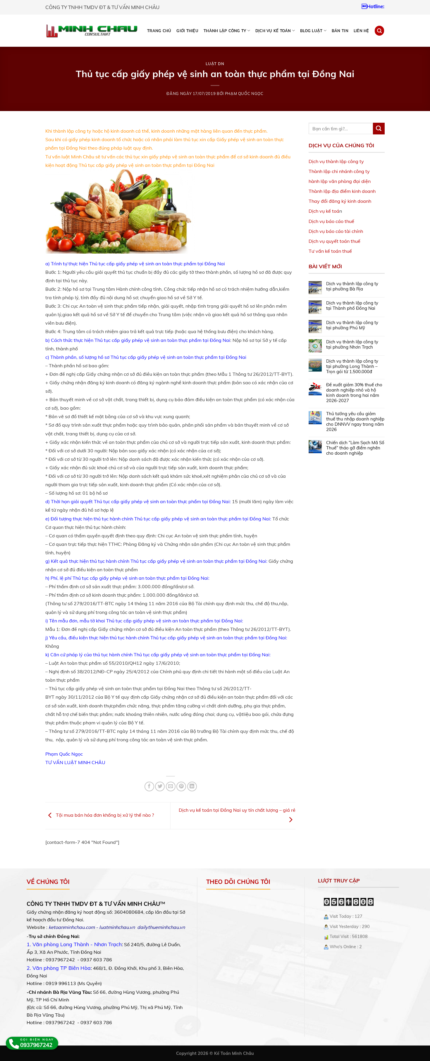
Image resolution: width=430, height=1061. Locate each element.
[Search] (379, 30)
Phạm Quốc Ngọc (244, 93)
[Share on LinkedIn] (192, 786)
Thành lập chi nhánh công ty (339, 171)
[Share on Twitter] (160, 786)
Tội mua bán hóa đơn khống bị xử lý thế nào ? (104, 815)
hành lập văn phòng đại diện (340, 181)
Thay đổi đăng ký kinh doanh (340, 201)
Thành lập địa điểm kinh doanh (342, 191)
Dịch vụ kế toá (324, 211)
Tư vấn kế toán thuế (330, 251)
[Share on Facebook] (149, 786)
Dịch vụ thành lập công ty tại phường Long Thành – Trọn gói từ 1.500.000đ (352, 366)
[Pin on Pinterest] (181, 786)
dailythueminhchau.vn (161, 927)
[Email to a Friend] (171, 786)
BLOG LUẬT (311, 30)
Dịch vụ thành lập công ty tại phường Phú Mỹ (352, 325)
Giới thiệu (187, 30)
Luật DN (215, 63)
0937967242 (370, 6)
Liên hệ (361, 30)
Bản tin (340, 30)
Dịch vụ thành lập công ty (336, 161)
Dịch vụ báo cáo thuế (331, 221)
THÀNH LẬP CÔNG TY (225, 30)
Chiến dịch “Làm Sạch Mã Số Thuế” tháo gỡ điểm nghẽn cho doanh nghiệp (355, 448)
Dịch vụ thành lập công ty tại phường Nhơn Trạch (352, 344)
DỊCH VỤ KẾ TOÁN (273, 30)
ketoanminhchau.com (72, 927)
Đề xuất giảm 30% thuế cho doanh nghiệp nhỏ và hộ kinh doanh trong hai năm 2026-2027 (354, 392)
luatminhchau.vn (117, 927)
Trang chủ (159, 30)
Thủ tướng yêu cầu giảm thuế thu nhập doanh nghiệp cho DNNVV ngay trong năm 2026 (355, 421)
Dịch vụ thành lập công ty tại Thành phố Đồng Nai (352, 305)
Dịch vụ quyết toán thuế (334, 241)
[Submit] (379, 128)
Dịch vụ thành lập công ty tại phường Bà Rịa (352, 286)
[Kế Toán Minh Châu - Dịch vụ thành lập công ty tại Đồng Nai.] (91, 31)
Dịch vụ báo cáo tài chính (336, 231)
